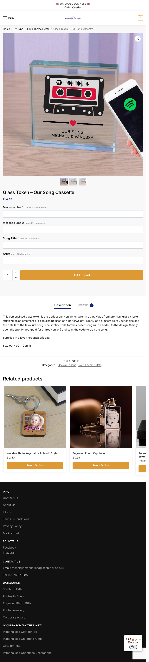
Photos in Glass (13, 596)
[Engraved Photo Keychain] (101, 417)
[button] (140, 18)
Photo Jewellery (13, 610)
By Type (18, 28)
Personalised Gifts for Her (20, 632)
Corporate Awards (15, 617)
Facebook (9, 547)
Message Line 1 (24, 207)
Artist (17, 253)
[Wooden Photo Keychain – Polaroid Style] (35, 417)
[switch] (133, 647)
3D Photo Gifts (13, 589)
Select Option (34, 465)
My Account (11, 533)
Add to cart (82, 275)
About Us (9, 505)
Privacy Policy (12, 526)
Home (6, 28)
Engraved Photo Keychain (89, 453)
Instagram (9, 552)
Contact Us (10, 498)
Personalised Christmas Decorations (27, 653)
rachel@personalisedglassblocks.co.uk (38, 568)
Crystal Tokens (67, 365)
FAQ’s (7, 512)
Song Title (21, 238)
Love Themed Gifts (38, 28)
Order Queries (73, 7)
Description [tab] (62, 305)
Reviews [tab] (84, 305)
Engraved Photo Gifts (17, 603)
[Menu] (140, 637)
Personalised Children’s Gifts (22, 639)
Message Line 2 (24, 222)
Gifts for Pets (11, 645)
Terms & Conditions (16, 519)
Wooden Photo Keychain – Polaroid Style (32, 453)
